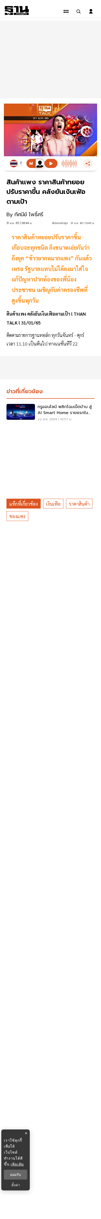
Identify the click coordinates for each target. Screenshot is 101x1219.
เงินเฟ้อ (53, 504)
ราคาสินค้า (79, 504)
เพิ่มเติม (17, 1164)
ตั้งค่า (15, 1185)
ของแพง (17, 516)
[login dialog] (90, 11)
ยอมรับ (15, 1175)
